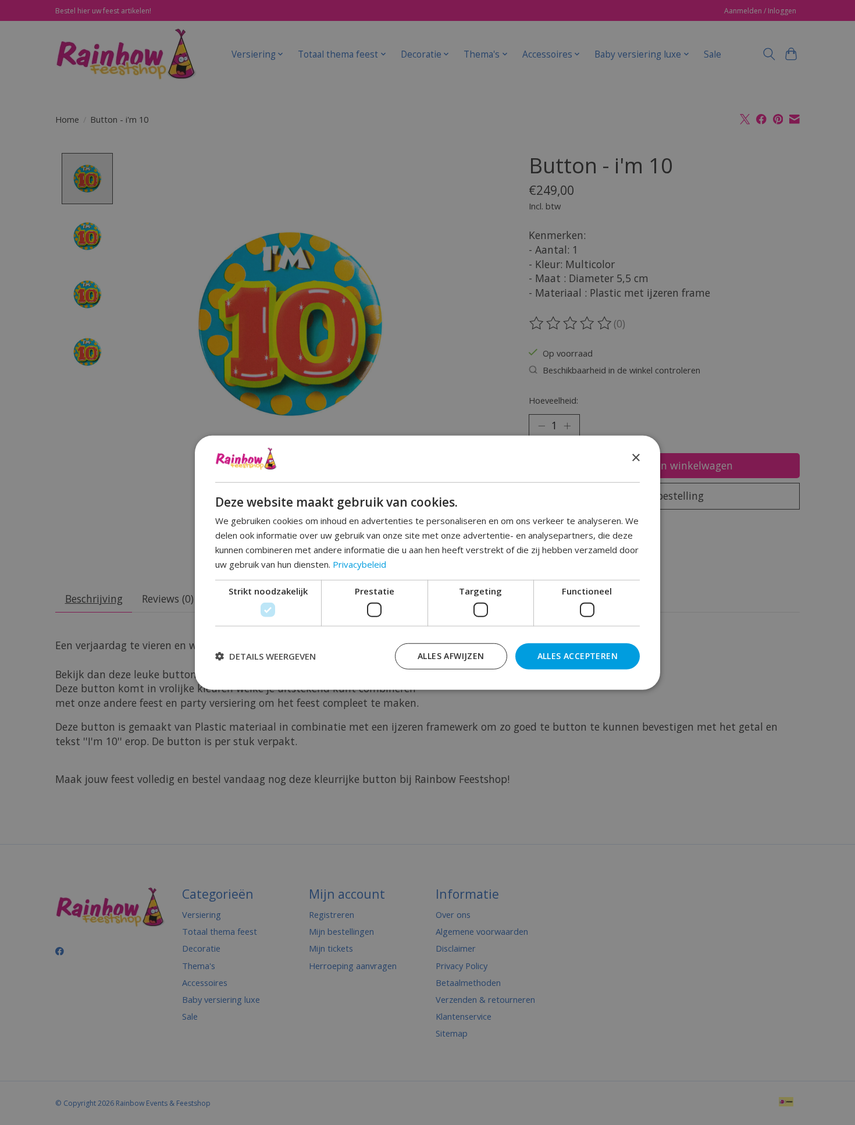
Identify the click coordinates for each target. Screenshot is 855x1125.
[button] (265, 656)
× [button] (635, 458)
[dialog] (427, 563)
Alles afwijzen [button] (451, 655)
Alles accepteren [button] (577, 655)
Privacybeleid (359, 563)
